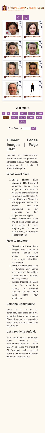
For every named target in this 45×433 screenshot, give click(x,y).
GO (33, 128)
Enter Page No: (15, 128)
